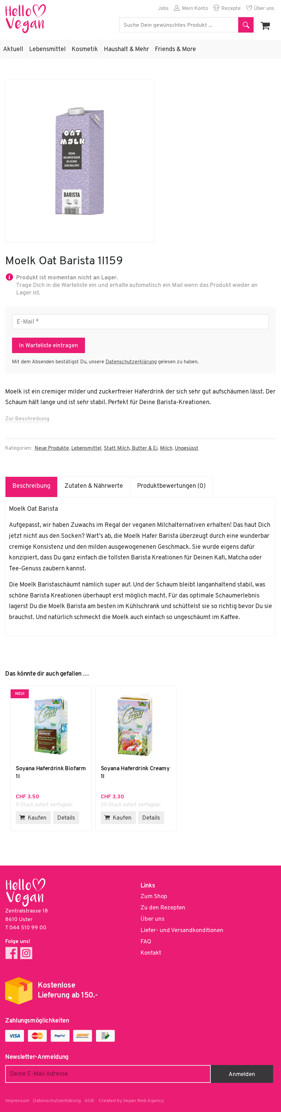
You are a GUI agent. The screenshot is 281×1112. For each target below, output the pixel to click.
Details (66, 818)
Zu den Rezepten (162, 908)
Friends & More (175, 50)
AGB (89, 1100)
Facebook (11, 953)
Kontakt (150, 953)
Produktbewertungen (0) (171, 486)
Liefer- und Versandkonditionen (181, 930)
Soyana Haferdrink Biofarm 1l (51, 725)
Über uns (264, 8)
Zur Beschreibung (27, 419)
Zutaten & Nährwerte (93, 486)
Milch (166, 448)
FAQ (145, 942)
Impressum (17, 1100)
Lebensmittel (47, 50)
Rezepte (231, 8)
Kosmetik (85, 50)
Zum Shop (153, 896)
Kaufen (37, 818)
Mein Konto (195, 8)
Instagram (26, 953)
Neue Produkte (52, 448)
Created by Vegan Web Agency (131, 1100)
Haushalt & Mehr (126, 50)
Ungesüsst (186, 448)
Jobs (163, 8)
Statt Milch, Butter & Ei (131, 448)
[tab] (31, 486)
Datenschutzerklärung (131, 362)
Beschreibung (31, 486)
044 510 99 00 (27, 928)
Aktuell (13, 50)
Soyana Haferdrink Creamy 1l (136, 725)
